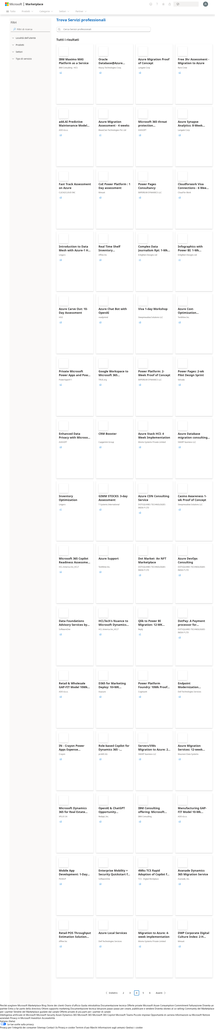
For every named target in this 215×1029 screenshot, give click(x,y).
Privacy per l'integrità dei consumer (18, 1027)
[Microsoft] (13, 4)
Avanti (159, 992)
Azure (59, 1014)
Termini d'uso (83, 1027)
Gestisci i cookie (134, 1027)
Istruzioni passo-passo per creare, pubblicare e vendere (125, 1008)
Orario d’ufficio (72, 1005)
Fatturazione (195, 1005)
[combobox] (104, 29)
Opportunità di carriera (163, 1014)
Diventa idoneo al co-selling (169, 1008)
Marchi (93, 1027)
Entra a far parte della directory (24, 1008)
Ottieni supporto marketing (55, 1008)
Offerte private (134, 1005)
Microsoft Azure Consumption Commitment (166, 1005)
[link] (74, 74)
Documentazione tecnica (113, 1005)
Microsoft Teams (124, 1014)
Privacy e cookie (66, 1027)
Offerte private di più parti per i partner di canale (85, 1011)
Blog (44, 1005)
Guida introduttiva (90, 1005)
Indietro (113, 992)
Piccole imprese (142, 1014)
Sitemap (41, 1027)
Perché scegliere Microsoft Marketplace (20, 1005)
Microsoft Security (45, 1014)
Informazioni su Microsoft (188, 1014)
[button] (59, 29)
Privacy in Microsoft (20, 1018)
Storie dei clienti (55, 1005)
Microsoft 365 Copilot (103, 1014)
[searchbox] (33, 29)
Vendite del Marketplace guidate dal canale (36, 1011)
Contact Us (52, 1027)
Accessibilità (48, 1018)
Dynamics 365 (69, 1014)
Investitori (36, 1018)
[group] (60, 72)
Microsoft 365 (84, 1014)
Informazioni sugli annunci (111, 1027)
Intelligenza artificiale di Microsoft (18, 1014)
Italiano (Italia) (7, 1021)
